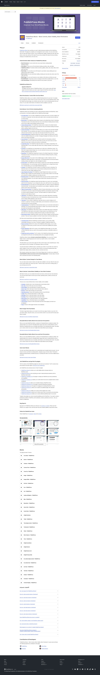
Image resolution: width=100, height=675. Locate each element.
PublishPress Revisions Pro (26, 387)
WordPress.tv (44, 664)
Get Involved (62, 659)
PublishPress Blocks (24, 50)
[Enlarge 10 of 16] (30, 444)
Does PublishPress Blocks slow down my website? (29, 617)
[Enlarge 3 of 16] (57, 421)
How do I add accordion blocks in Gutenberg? (29, 594)
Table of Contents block (26, 189)
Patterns (24, 664)
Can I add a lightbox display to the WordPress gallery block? (31, 620)
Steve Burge (44, 646)
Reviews (27, 43)
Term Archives (24, 301)
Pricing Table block (25, 228)
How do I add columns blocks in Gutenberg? (28, 614)
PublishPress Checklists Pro (26, 379)
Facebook (31, 413)
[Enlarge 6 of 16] (57, 429)
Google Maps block (25, 143)
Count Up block (24, 139)
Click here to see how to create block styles (28, 267)
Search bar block (24, 181)
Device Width (24, 287)
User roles (23, 285)
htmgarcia (24, 648)
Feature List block (25, 223)
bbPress (80, 662)
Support (42, 661)
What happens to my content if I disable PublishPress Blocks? (32, 627)
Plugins (24, 662)
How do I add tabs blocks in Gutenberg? (28, 610)
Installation (34, 43)
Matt (79, 661)
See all (79, 87)
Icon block (23, 148)
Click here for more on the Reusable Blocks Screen (29, 330)
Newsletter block (24, 176)
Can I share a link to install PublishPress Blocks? (29, 634)
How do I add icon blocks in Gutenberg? (27, 600)
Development (40, 43)
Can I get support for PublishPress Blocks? (28, 590)
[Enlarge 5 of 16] (44, 429)
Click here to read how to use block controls (28, 279)
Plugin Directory (7, 5)
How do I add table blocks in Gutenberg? (28, 607)
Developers (43, 662)
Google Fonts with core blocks (27, 233)
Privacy (5, 664)
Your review (64, 87)
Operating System (25, 292)
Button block (24, 120)
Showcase (24, 659)
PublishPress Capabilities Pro (26, 376)
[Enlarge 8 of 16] (44, 436)
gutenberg (71, 65)
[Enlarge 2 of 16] (44, 421)
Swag (61, 664)
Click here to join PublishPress (39, 365)
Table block (23, 195)
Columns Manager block (26, 124)
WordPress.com (81, 659)
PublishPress (29, 38)
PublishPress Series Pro (25, 390)
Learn (42, 659)
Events (61, 661)
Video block (23, 209)
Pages (22, 304)
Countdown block (25, 220)
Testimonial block (25, 204)
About (5, 659)
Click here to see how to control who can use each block (31, 105)
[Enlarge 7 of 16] (30, 436)
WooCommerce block (25, 214)
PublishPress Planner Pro (26, 385)
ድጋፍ (79, 43)
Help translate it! (57, 8)
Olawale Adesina (45, 648)
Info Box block (24, 162)
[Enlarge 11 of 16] (44, 444)
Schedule (23, 284)
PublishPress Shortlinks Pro (26, 392)
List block (23, 167)
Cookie (22, 293)
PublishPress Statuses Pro (26, 393)
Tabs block (23, 200)
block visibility (73, 63)
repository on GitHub (45, 405)
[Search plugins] (15, 12)
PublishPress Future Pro (25, 382)
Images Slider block (25, 157)
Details (22, 43)
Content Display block (25, 134)
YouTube (39, 413)
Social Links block (25, 184)
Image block (23, 153)
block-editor (78, 63)
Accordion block (24, 115)
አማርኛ (15, 669)
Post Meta (23, 296)
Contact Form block (25, 129)
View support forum (66, 98)
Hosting (5, 662)
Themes (24, 661)
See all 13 (78, 60)
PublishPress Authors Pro (26, 370)
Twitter (34, 413)
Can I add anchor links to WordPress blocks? (28, 623)
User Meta (23, 295)
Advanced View (65, 68)
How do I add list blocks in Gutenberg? (27, 604)
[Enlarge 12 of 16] (57, 444)
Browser (23, 290)
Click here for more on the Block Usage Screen (29, 316)
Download (78, 37)
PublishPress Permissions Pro (27, 384)
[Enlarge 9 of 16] (57, 436)
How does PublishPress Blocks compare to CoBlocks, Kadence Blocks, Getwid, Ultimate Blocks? (30, 631)
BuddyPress (80, 664)
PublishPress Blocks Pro (26, 373)
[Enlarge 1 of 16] (30, 421)
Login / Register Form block (26, 172)
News (5, 661)
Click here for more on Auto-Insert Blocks (28, 357)
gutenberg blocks (77, 65)
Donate (61, 662)
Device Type (24, 288)
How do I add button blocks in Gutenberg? (28, 597)
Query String (24, 298)
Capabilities (23, 299)
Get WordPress (95, 1)
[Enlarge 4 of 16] (30, 429)
